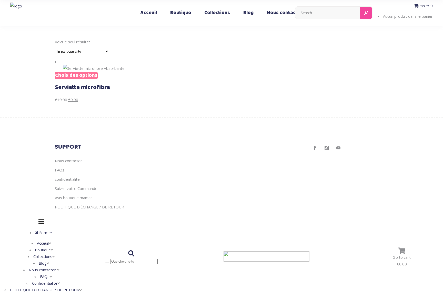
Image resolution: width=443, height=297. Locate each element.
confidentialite (67, 179)
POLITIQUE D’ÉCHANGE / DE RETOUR (89, 206)
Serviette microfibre (82, 87)
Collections (42, 256)
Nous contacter (68, 160)
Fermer (45, 232)
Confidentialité (44, 283)
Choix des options (76, 75)
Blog (43, 263)
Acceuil (43, 243)
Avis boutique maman (74, 197)
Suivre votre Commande (76, 188)
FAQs (59, 170)
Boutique (43, 249)
